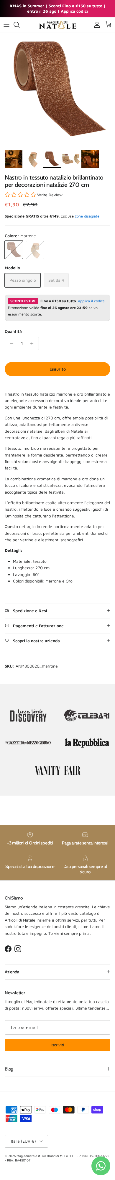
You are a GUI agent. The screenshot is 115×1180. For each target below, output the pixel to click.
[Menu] (6, 24)
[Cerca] (19, 24)
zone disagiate (87, 216)
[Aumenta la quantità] (33, 343)
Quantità (13, 331)
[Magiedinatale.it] (57, 24)
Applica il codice (91, 301)
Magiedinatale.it (28, 1156)
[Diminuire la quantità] (10, 343)
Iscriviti (57, 1044)
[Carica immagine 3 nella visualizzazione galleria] (57, 89)
